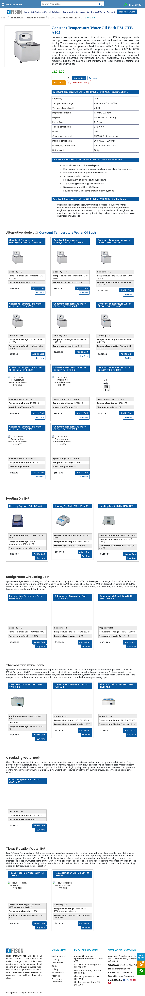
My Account (109, 12)
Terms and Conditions (57, 980)
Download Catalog (80, 82)
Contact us (57, 962)
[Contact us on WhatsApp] (141, 971)
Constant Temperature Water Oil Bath (64, 18)
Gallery (55, 969)
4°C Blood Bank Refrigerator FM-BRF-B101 (88, 965)
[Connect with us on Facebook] (124, 980)
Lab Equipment (38, 12)
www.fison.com (126, 976)
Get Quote (141, 956)
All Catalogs (54, 12)
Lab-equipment (16, 18)
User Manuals (58, 972)
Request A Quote (127, 11)
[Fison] (13, 12)
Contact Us (96, 12)
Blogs (54, 966)
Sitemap (56, 975)
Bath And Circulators (36, 18)
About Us (84, 12)
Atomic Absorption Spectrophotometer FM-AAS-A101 (88, 959)
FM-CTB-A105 (90, 18)
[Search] (100, 3)
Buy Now (93, 78)
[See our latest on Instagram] (131, 980)
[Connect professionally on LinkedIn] (134, 980)
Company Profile (70, 12)
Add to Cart (79, 78)
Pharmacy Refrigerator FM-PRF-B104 (87, 977)
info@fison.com (13, 4)
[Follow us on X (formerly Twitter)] (128, 980)
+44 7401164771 (135, 5)
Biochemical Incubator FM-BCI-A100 (87, 983)
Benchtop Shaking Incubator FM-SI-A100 (88, 971)
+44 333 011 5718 (125, 972)
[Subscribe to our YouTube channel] (110, 983)
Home (26, 12)
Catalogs (56, 959)
